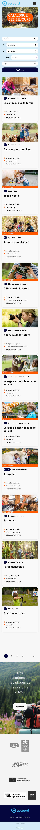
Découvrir (20, 706)
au (4, 51)
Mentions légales (20, 824)
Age (7, 57)
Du (4, 45)
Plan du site (20, 828)
